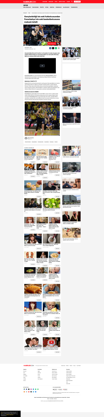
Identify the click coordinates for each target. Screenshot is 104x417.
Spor (29, 12)
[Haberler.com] (28, 365)
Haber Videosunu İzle (52, 43)
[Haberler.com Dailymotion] (36, 392)
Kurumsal (68, 369)
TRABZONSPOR (74, 7)
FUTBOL (46, 7)
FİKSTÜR (42, 7)
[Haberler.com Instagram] (31, 389)
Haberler (24, 369)
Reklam (67, 365)
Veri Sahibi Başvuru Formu (70, 377)
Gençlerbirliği (47, 141)
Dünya (24, 380)
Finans (39, 374)
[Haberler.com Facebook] (26, 389)
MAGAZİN (51, 1)
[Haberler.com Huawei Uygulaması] (65, 389)
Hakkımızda (63, 365)
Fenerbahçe (51, 141)
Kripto (24, 377)
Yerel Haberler (40, 378)
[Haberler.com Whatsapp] (36, 389)
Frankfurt (56, 141)
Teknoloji (39, 372)
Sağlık (39, 371)
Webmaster (68, 378)
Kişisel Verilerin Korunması (70, 375)
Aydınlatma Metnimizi (9, 414)
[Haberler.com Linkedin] (33, 389)
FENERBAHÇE (59, 7)
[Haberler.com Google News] (24, 389)
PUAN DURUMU (35, 7)
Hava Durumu (54, 371)
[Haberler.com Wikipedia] (26, 392)
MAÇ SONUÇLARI (27, 7)
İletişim (71, 365)
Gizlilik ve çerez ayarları (44, 400)
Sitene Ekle (68, 383)
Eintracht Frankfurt (28, 141)
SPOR (56, 1)
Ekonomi (24, 371)
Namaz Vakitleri (54, 372)
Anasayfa (25, 12)
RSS (67, 382)
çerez (2, 412)
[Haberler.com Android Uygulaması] (60, 389)
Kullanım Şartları (69, 371)
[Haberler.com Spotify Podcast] (38, 389)
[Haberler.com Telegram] (33, 392)
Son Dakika (25, 375)
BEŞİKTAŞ (52, 7)
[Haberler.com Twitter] (29, 389)
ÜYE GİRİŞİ (78, 1)
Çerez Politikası (69, 374)
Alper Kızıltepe (31, 137)
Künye (74, 365)
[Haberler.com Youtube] (29, 392)
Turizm (39, 375)
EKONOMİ (45, 1)
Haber (48, 398)
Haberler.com (54, 369)
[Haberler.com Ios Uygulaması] (55, 389)
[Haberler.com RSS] (24, 392)
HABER (68, 1)
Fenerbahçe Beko (40, 141)
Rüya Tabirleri (54, 377)
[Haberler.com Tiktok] (31, 392)
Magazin (24, 374)
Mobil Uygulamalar (69, 380)
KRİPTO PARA (62, 1)
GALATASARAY (66, 7)
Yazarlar (39, 377)
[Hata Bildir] (50, 400)
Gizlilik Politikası (69, 372)
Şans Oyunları (54, 375)
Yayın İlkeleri (79, 365)
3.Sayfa (24, 378)
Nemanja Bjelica (34, 141)
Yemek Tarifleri (54, 378)
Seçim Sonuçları (54, 374)
